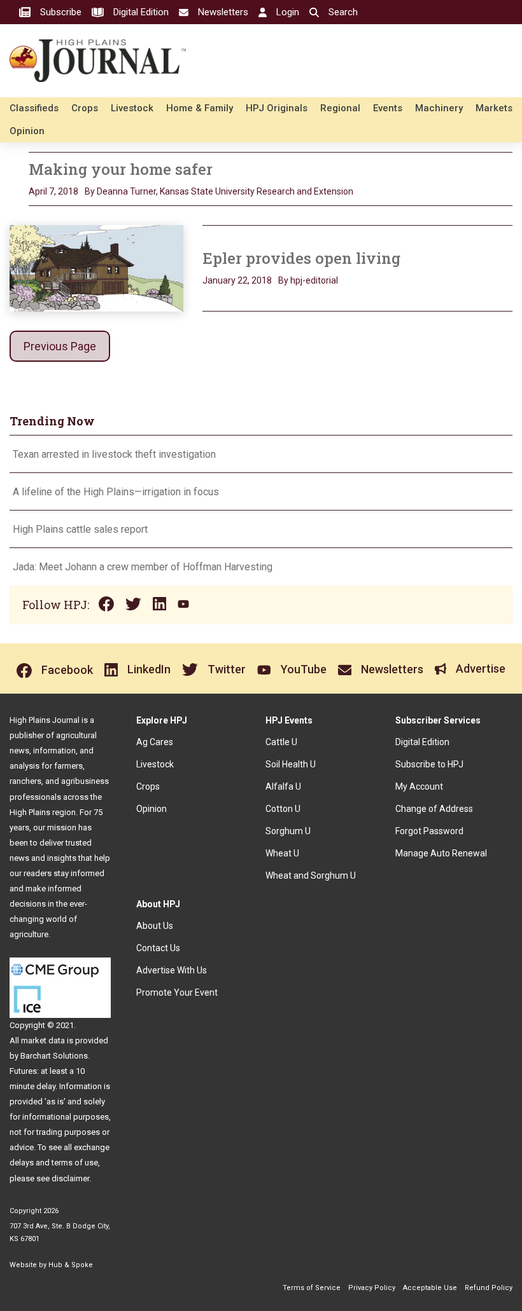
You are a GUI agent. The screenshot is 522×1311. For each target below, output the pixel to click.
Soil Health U (290, 764)
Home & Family (199, 108)
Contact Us (158, 948)
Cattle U (281, 742)
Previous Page (60, 346)
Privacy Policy (371, 1288)
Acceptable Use (430, 1288)
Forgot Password (429, 831)
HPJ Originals (276, 108)
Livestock (132, 108)
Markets (494, 108)
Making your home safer (121, 169)
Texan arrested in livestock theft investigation (114, 454)
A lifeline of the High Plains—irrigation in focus (116, 492)
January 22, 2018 (237, 280)
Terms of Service (312, 1288)
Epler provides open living (301, 258)
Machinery (439, 108)
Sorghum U (288, 831)
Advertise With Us (171, 970)
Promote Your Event (177, 992)
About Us (154, 926)
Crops (84, 108)
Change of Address (434, 809)
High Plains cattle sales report (80, 529)
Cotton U (282, 809)
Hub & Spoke (70, 1265)
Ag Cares (154, 742)
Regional (340, 108)
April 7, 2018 (53, 191)
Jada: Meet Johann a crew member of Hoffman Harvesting (142, 567)
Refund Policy (488, 1288)
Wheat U (282, 853)
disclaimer (70, 1178)
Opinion (27, 131)
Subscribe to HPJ (429, 764)
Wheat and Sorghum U (310, 875)
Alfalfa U (283, 786)
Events (387, 108)
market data (43, 1040)
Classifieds (34, 108)
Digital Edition (422, 742)
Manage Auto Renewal (441, 853)
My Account (419, 786)
